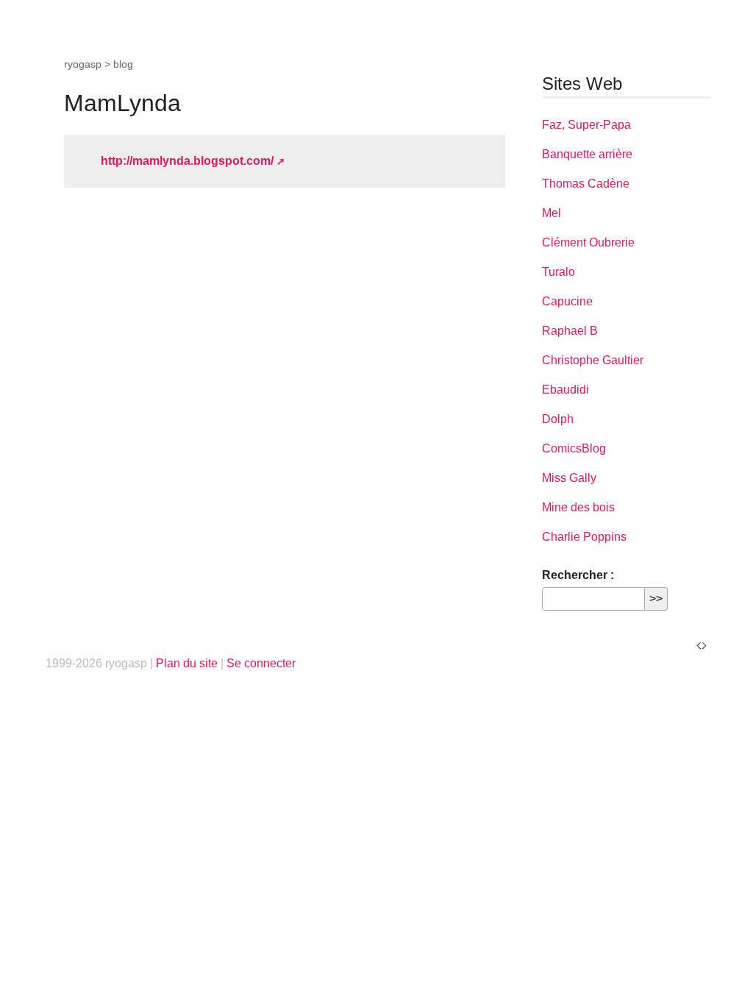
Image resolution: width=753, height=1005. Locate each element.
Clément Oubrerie (588, 242)
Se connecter (261, 663)
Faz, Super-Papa (586, 124)
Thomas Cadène (585, 183)
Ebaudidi (565, 389)
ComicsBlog (574, 448)
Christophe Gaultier (592, 360)
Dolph (558, 419)
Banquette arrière (587, 154)
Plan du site (187, 663)
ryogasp (82, 64)
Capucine (567, 301)
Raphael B (570, 330)
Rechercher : (578, 575)
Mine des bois (578, 507)
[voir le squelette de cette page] (701, 645)
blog (123, 64)
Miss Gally (569, 478)
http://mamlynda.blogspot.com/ (187, 161)
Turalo (558, 272)
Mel (551, 213)
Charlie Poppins (584, 536)
